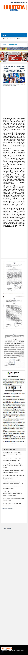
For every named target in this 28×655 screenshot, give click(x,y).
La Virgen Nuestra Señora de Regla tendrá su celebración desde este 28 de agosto (12, 465)
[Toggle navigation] (24, 35)
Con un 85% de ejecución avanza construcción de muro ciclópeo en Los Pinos (12, 454)
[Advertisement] (14, 22)
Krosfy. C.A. (24, 650)
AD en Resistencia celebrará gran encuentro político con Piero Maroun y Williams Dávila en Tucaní (12, 493)
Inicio (4, 35)
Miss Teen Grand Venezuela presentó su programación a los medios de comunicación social (13, 477)
